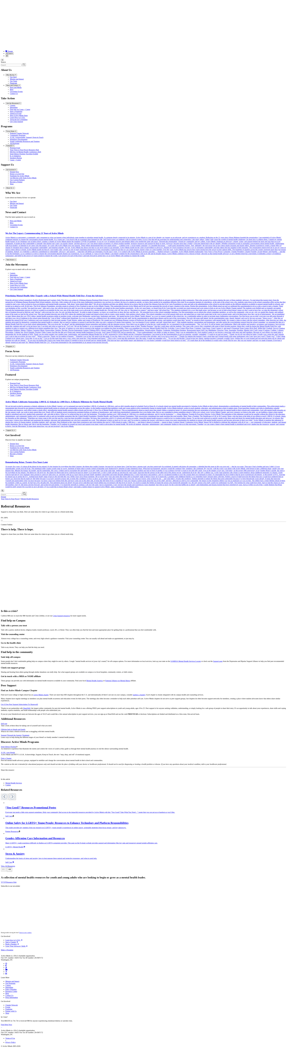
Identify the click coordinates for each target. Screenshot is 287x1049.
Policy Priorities (11, 989)
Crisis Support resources (61, 616)
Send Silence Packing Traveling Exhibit (24, 154)
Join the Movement (12, 103)
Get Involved (10, 170)
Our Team (13, 81)
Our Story (13, 77)
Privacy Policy (10, 1042)
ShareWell (26, 708)
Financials (13, 83)
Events (7, 1007)
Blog (11, 89)
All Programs (14, 143)
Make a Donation (7, 950)
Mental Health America (94, 681)
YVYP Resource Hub (8, 882)
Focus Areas (10, 131)
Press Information (11, 997)
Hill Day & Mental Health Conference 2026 (25, 152)
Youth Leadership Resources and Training (25, 141)
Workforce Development (18, 139)
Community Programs (17, 135)
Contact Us (14, 94)
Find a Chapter (6, 758)
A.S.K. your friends (8, 752)
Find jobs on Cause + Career (20, 109)
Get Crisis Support (16, 122)
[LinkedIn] (6, 974)
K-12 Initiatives (15, 156)
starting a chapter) (139, 695)
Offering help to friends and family (13, 729)
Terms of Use (10, 1038)
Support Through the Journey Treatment (15, 735)
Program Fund (15, 148)
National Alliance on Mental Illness (117, 681)
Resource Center (11, 991)
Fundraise (8, 1009)
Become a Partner (16, 182)
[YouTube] (6, 970)
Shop (12, 184)
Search (10, 53)
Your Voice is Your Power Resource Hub (24, 150)
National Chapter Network (19, 133)
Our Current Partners (17, 180)
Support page (218, 661)
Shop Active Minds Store (19, 115)
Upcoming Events (16, 91)
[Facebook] (6, 966)
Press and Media (16, 87)
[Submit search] (24, 64)
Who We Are (10, 75)
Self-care (4, 724)
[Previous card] (4, 797)
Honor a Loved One (17, 174)
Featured (9, 146)
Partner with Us (10, 1011)
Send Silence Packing (8, 747)
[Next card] (12, 797)
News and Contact (12, 85)
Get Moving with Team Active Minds (23, 178)
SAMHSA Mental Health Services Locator (186, 661)
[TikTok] (6, 968)
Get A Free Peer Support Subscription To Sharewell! (19, 704)
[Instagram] (6, 964)
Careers (12, 105)
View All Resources (8, 866)
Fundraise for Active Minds (19, 176)
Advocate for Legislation (18, 120)
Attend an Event (15, 113)
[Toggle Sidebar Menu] (2, 520)
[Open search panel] (2, 491)
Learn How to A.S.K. (17, 117)
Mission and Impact (17, 79)
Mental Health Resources (30, 499)
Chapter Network (11, 1005)
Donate (10, 51)
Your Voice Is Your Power (10, 499)
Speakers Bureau (16, 158)
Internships (14, 107)
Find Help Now (6, 1025)
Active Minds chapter (40, 695)
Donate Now (14, 172)
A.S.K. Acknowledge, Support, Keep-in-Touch (26, 137)
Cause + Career (15, 160)
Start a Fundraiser (16, 111)
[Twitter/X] (6, 972)
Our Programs (10, 983)
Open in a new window (25, 932)
